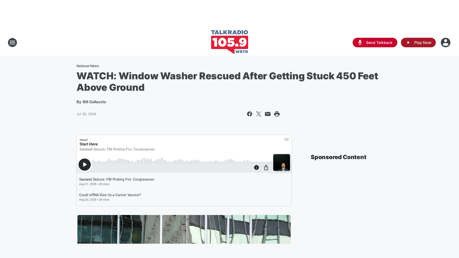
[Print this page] (276, 114)
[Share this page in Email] (267, 114)
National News (87, 66)
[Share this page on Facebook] (249, 114)
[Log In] (446, 42)
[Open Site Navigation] (12, 42)
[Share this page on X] (258, 114)
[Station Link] (229, 42)
